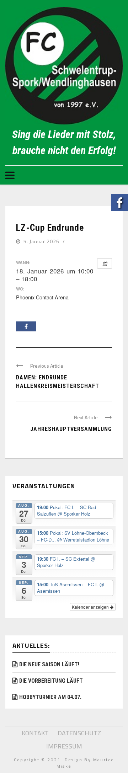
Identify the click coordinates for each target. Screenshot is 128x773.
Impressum (64, 746)
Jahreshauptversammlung (71, 429)
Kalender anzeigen (91, 607)
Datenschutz (79, 733)
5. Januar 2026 (42, 241)
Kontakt (35, 733)
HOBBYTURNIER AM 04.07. (50, 697)
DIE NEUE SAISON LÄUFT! (49, 664)
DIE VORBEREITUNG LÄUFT (51, 680)
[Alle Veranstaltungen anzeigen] (104, 263)
